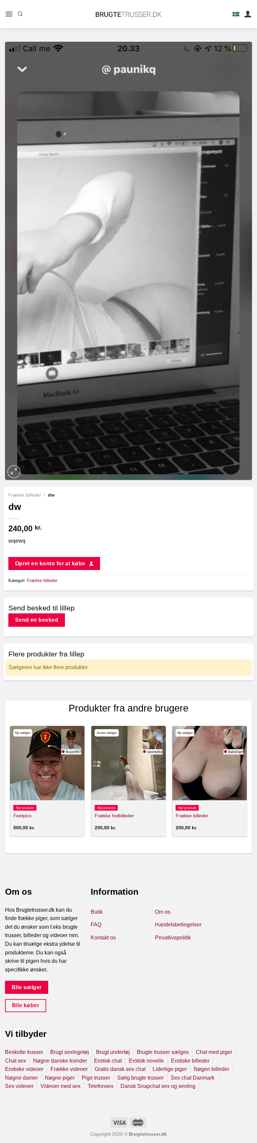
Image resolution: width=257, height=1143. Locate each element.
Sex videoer (19, 1086)
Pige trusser (96, 1078)
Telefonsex (100, 1086)
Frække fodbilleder (114, 815)
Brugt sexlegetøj (69, 1052)
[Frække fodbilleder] (128, 763)
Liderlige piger (170, 1069)
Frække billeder (24, 495)
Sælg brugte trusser (140, 1078)
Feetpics (22, 815)
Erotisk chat (108, 1061)
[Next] (247, 784)
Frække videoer (69, 1069)
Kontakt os (103, 937)
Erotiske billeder (190, 1061)
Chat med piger (214, 1052)
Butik (97, 912)
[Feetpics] (47, 763)
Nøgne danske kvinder (60, 1061)
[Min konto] (248, 14)
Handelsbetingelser (178, 924)
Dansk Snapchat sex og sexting (157, 1086)
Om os (162, 912)
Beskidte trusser (24, 1052)
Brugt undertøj (113, 1052)
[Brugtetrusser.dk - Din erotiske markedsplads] (128, 14)
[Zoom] (13, 471)
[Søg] (20, 14)
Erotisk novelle (146, 1061)
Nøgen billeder (211, 1069)
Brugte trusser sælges (163, 1052)
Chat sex (15, 1061)
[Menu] (9, 14)
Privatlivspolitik (173, 937)
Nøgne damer (21, 1078)
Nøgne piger (60, 1078)
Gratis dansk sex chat (120, 1069)
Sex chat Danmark (193, 1078)
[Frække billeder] (209, 763)
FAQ (96, 924)
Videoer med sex (60, 1086)
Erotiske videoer (24, 1069)
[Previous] (10, 784)
